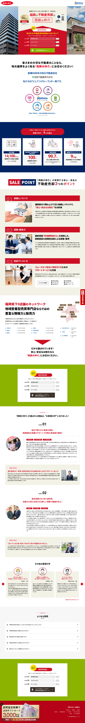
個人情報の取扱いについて (74, 716)
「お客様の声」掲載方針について (72, 599)
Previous (3, 584)
